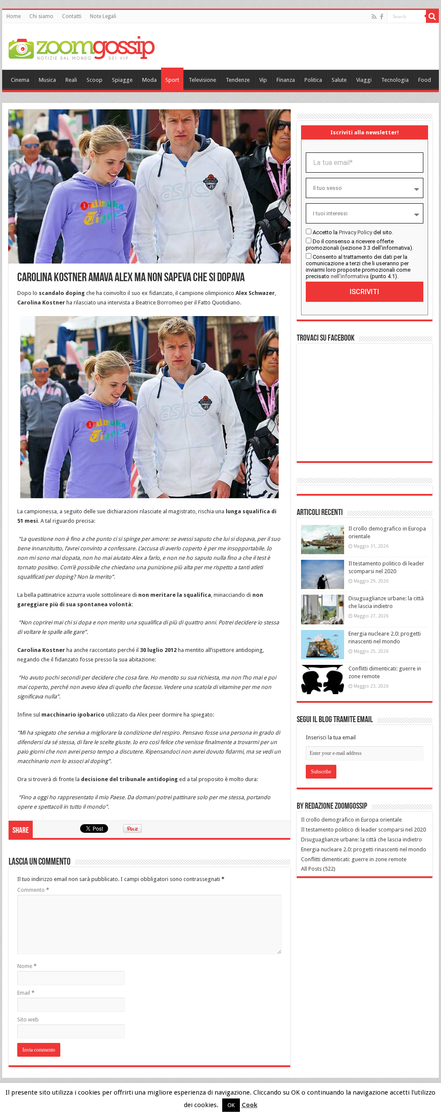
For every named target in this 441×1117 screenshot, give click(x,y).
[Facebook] (381, 17)
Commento (33, 890)
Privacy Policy (355, 232)
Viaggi (364, 80)
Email (25, 993)
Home (13, 16)
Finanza (285, 80)
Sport (172, 80)
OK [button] (231, 1105)
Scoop (94, 80)
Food (424, 80)
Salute (339, 80)
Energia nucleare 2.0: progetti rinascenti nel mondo (363, 849)
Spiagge (122, 80)
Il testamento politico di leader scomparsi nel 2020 (363, 829)
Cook (250, 1105)
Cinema (20, 80)
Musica (47, 80)
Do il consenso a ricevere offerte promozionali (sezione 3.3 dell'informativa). (359, 244)
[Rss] (374, 17)
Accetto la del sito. (353, 232)
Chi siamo (41, 16)
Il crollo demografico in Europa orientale (351, 819)
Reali (71, 80)
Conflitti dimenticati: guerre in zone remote (354, 859)
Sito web (28, 1019)
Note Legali (103, 16)
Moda (149, 80)
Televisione (202, 80)
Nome (27, 966)
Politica (313, 80)
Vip (263, 80)
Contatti (71, 16)
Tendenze (238, 80)
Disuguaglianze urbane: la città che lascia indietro (361, 839)
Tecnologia (395, 80)
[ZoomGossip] (82, 47)
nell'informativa (350, 276)
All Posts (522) (318, 869)
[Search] (432, 16)
